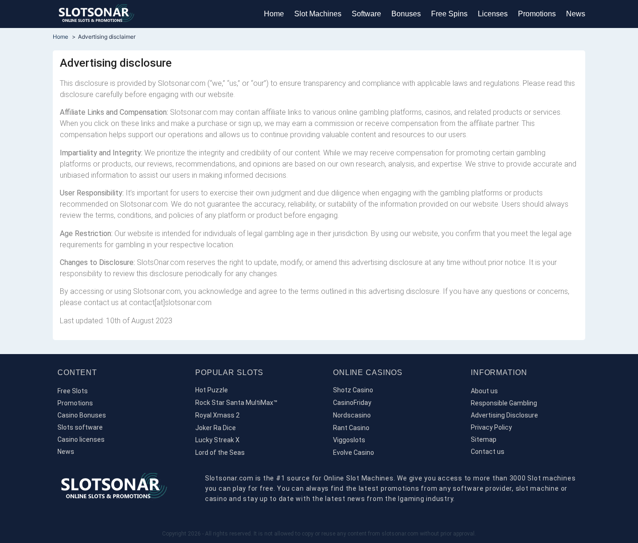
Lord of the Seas (220, 452)
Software (366, 14)
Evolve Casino (353, 452)
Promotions (537, 14)
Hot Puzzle (211, 390)
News (575, 14)
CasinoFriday (352, 402)
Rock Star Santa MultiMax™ (236, 402)
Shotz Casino (353, 390)
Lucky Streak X (217, 440)
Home (274, 14)
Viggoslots (349, 440)
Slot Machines (317, 14)
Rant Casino (351, 428)
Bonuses (406, 14)
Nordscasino (352, 415)
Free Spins (449, 14)
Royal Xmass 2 (217, 415)
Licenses (493, 14)
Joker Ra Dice (215, 428)
